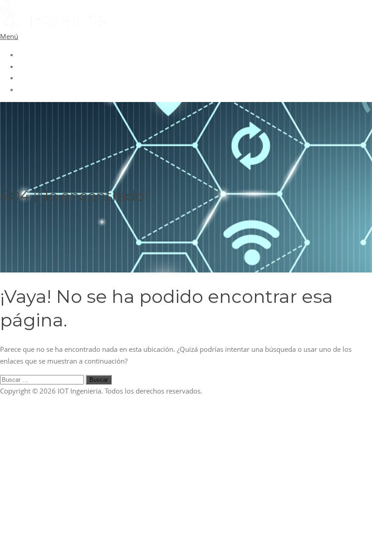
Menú (9, 36)
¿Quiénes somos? (45, 66)
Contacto (32, 89)
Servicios (32, 77)
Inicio (26, 54)
